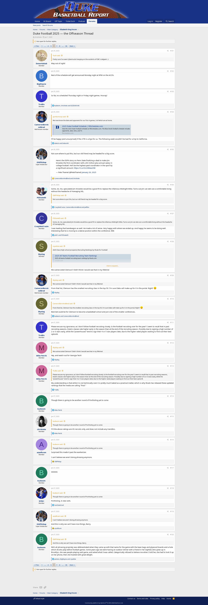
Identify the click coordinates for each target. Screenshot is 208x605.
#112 (172, 343)
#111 (172, 322)
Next (71, 46)
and (61, 143)
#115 (172, 416)
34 (66, 46)
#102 (172, 71)
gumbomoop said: (59, 117)
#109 (172, 275)
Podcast (81, 21)
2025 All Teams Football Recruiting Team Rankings (76, 255)
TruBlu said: (57, 371)
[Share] (167, 50)
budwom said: (58, 421)
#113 (172, 366)
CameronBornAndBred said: (63, 303)
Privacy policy (155, 598)
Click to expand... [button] (113, 266)
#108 (172, 241)
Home (37, 21)
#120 (172, 534)
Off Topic (58, 21)
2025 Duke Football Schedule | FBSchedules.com (82, 126)
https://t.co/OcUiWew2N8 (84, 168)
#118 (172, 488)
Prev (37, 46)
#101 (172, 51)
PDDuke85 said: (58, 218)
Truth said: (56, 55)
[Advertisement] (77, 579)
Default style (39, 598)
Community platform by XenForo (104, 603)
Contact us (131, 598)
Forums (92, 21)
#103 (172, 91)
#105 (172, 149)
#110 (172, 299)
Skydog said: (57, 280)
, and (66, 106)
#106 (172, 185)
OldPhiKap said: (58, 195)
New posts (37, 25)
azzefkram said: (58, 516)
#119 (172, 511)
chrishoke (38, 37)
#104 (172, 112)
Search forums (47, 25)
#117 (172, 468)
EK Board (47, 21)
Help (163, 598)
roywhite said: (58, 246)
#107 (172, 213)
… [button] (45, 46)
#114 (172, 396)
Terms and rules (142, 598)
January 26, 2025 (89, 172)
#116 (172, 440)
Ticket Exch (70, 21)
